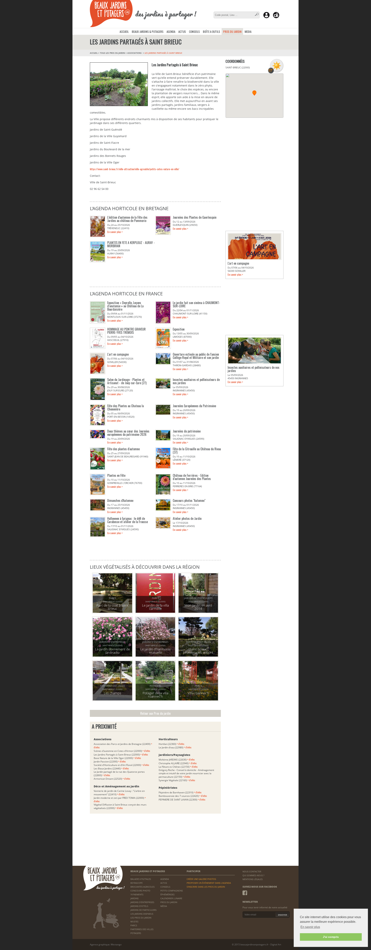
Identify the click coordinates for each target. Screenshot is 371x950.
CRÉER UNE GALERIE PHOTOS (201, 879)
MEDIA (248, 31)
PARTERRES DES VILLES (141, 929)
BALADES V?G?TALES (140, 879)
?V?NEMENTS (136, 894)
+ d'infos (146, 750)
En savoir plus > (115, 232)
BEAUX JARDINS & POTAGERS (147, 31)
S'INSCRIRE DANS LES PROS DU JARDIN (206, 886)
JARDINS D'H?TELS (139, 906)
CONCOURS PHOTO (140, 890)
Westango (116, 944)
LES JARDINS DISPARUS (141, 913)
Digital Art (275, 944)
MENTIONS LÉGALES (253, 879)
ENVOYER (282, 914)
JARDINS (134, 898)
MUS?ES (134, 921)
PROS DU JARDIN (232, 31)
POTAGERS (135, 933)
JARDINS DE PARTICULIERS (143, 909)
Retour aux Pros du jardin (155, 713)
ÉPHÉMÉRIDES (167, 894)
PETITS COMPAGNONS (171, 890)
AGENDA (171, 31)
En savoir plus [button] (310, 927)
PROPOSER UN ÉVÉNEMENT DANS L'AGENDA (209, 882)
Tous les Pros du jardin (112, 53)
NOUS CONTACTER (252, 871)
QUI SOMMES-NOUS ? (253, 875)
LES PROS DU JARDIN (140, 917)
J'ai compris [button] (331, 936)
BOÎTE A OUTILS (211, 31)
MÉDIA (163, 906)
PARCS (133, 925)
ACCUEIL (124, 31)
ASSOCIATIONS (134, 53)
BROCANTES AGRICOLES (142, 886)
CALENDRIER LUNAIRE (171, 898)
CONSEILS (194, 31)
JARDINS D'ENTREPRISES (142, 902)
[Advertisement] (254, 146)
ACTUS (182, 31)
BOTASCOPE (136, 882)
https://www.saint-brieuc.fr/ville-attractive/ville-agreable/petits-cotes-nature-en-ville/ (134, 169)
